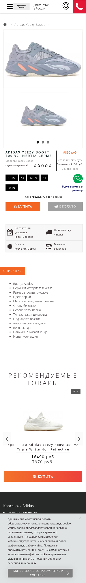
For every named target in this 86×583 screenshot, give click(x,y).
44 (44, 178)
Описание (12, 271)
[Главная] (5, 24)
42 (22, 178)
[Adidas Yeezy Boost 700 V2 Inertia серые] (43, 60)
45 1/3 (11, 187)
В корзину (67, 206)
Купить (45, 476)
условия (13, 558)
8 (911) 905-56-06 (79, 6)
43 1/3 (33, 178)
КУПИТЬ (25, 206)
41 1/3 (11, 178)
